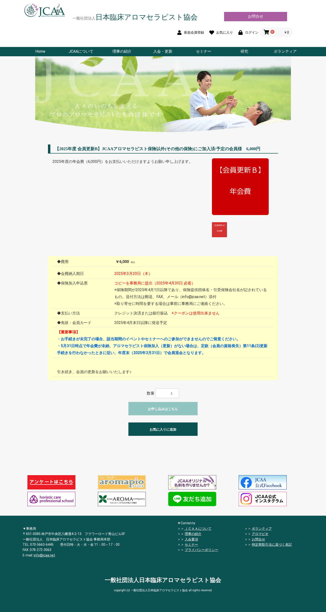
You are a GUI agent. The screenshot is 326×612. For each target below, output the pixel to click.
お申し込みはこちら (163, 409)
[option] (240, 186)
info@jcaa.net (44, 555)
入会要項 (191, 539)
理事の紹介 (121, 51)
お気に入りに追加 (163, 429)
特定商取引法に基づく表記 (272, 544)
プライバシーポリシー (201, 550)
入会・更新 (162, 51)
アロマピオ (260, 534)
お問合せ (255, 16)
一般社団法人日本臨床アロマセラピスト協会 (163, 580)
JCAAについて (81, 51)
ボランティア (285, 51)
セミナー (203, 51)
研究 (244, 51)
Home (40, 51)
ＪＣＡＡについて (197, 528)
